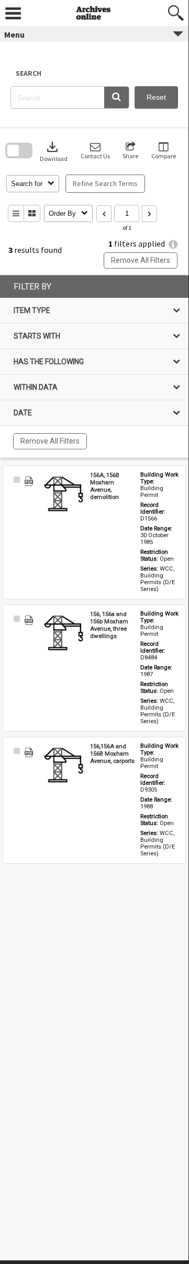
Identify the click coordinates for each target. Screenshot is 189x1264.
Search (28, 73)
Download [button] (54, 151)
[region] (94, 366)
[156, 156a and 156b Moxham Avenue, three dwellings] (63, 633)
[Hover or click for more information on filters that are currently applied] (173, 244)
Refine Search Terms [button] (105, 183)
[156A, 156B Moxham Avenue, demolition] (63, 494)
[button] (116, 97)
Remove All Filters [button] (140, 260)
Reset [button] (156, 97)
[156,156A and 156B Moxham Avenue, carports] (63, 766)
